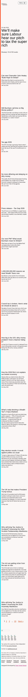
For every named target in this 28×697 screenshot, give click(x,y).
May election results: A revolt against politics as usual (14, 449)
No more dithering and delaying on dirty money (14, 170)
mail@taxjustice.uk (12, 649)
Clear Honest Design (20, 665)
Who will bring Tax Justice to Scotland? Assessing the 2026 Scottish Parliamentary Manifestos (14, 524)
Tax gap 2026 (14, 137)
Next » (20, 621)
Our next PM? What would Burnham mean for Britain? (14, 233)
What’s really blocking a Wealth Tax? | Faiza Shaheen (14, 409)
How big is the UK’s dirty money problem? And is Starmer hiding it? (14, 333)
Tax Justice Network (11, 646)
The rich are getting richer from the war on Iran (14, 562)
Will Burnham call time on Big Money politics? (14, 104)
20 (15, 621)
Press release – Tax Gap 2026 (14, 202)
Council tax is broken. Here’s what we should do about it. (14, 299)
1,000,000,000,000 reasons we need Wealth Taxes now (14, 266)
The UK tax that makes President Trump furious (14, 487)
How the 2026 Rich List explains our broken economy (14, 370)
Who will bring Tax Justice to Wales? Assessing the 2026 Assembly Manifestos (14, 599)
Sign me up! (9, 692)
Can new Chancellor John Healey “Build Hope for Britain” (14, 70)
